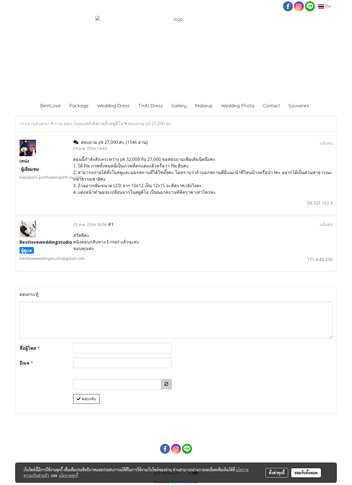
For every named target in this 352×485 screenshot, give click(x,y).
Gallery (178, 105)
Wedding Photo (237, 105)
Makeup (204, 105)
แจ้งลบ (326, 143)
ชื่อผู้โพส (30, 348)
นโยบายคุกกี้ (68, 475)
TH (327, 6)
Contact (271, 105)
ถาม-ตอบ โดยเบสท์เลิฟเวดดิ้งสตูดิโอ (88, 123)
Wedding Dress (113, 105)
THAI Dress (150, 105)
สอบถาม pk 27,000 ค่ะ (150, 123)
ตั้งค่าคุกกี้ (277, 472)
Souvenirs (298, 105)
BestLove (50, 105)
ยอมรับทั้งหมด (306, 472)
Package (79, 105)
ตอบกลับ (88, 398)
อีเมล (26, 363)
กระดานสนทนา (35, 123)
